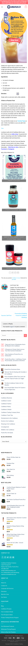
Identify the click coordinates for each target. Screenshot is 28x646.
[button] (18, 94)
